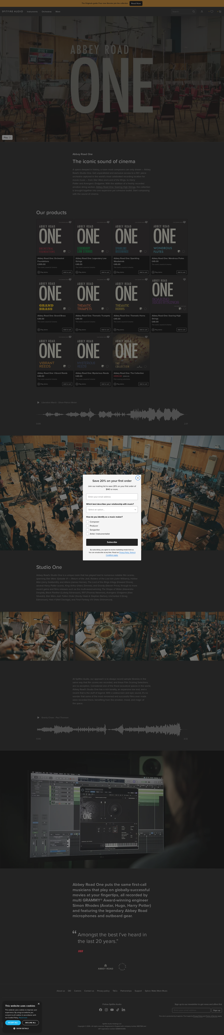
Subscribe (112, 542)
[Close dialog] (138, 478)
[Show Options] (135, 509)
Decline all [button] (30, 1023)
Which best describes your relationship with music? (110, 504)
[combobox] (111, 509)
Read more (23, 1017)
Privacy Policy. (124, 552)
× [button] (39, 1004)
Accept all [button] (13, 1023)
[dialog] (22, 1016)
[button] (22, 1028)
